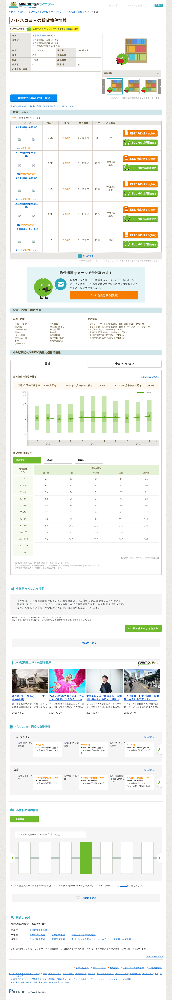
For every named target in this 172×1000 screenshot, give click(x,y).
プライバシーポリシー (133, 967)
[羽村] (65, 858)
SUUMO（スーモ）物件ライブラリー (31, 5)
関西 (46, 982)
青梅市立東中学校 (38, 930)
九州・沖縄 (64, 982)
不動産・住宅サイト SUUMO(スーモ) (24, 974)
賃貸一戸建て (81, 974)
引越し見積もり (63, 979)
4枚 (18, 174)
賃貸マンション (54, 974)
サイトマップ (99, 967)
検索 (160, 5)
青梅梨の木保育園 (122, 939)
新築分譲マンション (105, 974)
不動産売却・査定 (39, 979)
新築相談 (52, 979)
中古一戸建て (147, 974)
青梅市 (81, 12)
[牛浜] (24, 858)
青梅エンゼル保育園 (81, 939)
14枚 (18, 148)
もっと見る (149, 737)
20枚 (18, 199)
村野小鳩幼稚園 (37, 935)
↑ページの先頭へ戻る (154, 956)
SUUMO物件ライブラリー (53, 12)
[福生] (45, 858)
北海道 (11, 982)
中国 (56, 982)
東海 (40, 982)
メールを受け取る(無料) (104, 295)
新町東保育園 (58, 939)
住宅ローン (76, 979)
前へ (12, 858)
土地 (156, 974)
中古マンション (121, 974)
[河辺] (106, 858)
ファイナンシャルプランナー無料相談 (114, 979)
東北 (17, 982)
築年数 (50, 460)
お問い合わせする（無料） (140, 133)
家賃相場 (91, 974)
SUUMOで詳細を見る (140, 142)
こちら (123, 885)
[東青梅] (127, 858)
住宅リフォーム (24, 979)
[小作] (86, 858)
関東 (23, 982)
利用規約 (114, 967)
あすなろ (102, 939)
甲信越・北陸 (31, 982)
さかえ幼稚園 (58, 935)
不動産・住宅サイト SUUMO (23, 12)
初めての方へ (82, 967)
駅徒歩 (81, 460)
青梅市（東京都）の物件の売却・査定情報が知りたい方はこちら (42, 106)
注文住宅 (12, 979)
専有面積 (20, 460)
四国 (51, 982)
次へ (159, 858)
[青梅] (147, 858)
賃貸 (68, 29)
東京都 (72, 12)
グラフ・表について (150, 377)
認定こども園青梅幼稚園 (84, 935)
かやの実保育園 (37, 939)
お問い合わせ (155, 967)
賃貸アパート (68, 974)
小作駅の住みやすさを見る (143, 628)
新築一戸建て (135, 974)
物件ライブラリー (89, 979)
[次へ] (159, 749)
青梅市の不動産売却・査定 (34, 98)
